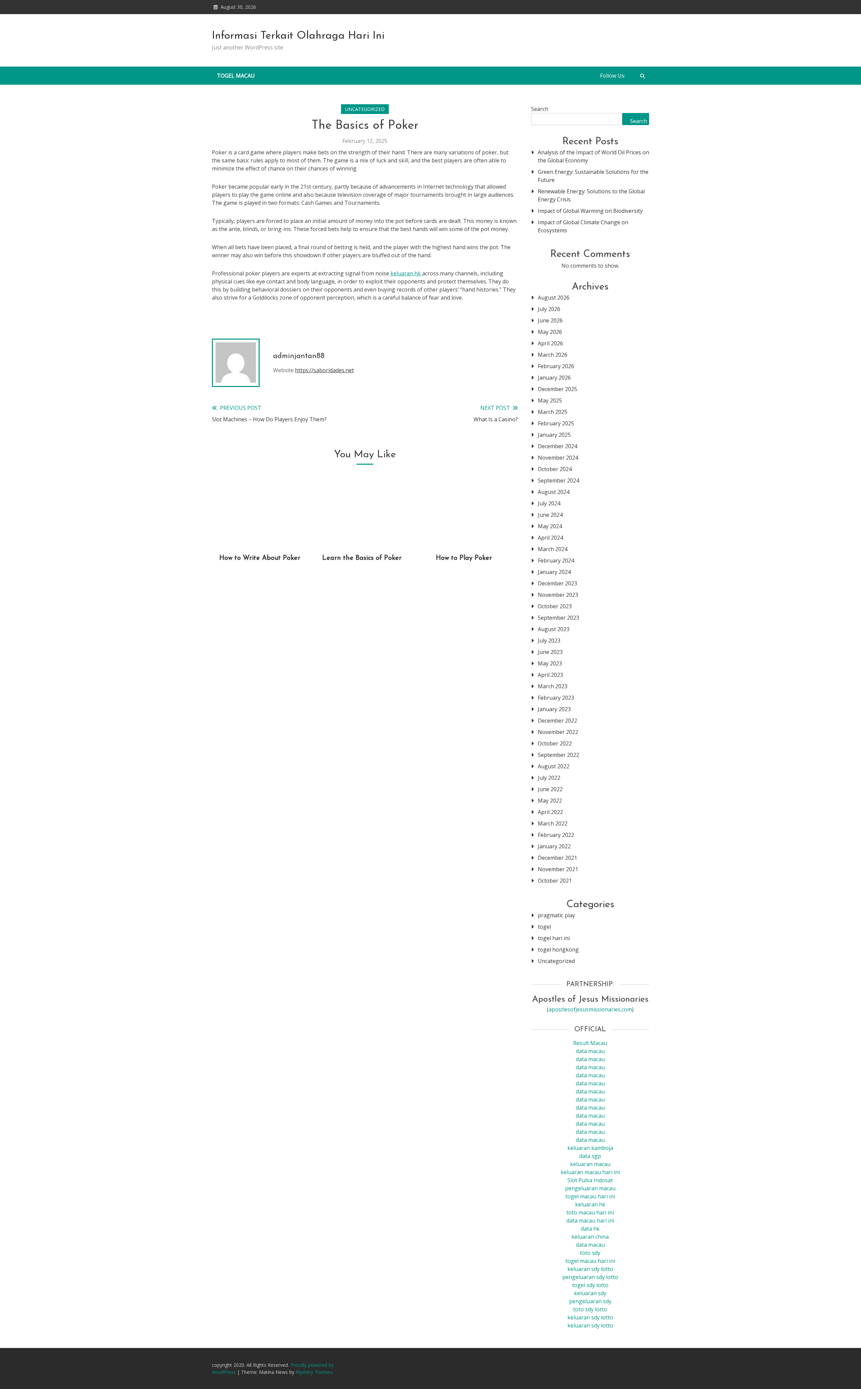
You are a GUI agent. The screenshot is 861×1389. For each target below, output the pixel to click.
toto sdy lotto (590, 1309)
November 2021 (558, 869)
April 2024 (550, 537)
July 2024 (549, 503)
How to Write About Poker (259, 558)
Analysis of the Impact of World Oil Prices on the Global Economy (593, 156)
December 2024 (557, 446)
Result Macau (590, 1043)
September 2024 (558, 480)
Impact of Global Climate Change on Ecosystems (583, 226)
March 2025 (552, 412)
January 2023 (554, 709)
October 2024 (555, 469)
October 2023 (555, 606)
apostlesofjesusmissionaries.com (590, 1009)
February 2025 (556, 423)
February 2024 (556, 560)
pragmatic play (556, 915)
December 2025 (557, 389)
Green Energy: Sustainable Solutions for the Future (593, 176)
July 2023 (549, 640)
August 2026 (553, 297)
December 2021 (557, 857)
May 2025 (550, 400)
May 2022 (550, 800)
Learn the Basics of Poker (362, 558)
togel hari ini (554, 938)
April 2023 (550, 675)
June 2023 (550, 652)
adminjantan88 (299, 356)
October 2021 (555, 880)
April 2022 (550, 812)
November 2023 (558, 595)
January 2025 (554, 434)
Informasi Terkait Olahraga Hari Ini (298, 36)
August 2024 (553, 492)
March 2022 (552, 823)
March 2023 (552, 686)
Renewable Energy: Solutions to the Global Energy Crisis (591, 195)
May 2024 (550, 526)
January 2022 (554, 846)
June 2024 (550, 514)
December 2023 (557, 583)
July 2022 (549, 777)
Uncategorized (365, 109)
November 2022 (558, 732)
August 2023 (553, 629)
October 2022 (555, 743)
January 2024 (554, 572)
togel (544, 926)
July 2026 (549, 309)
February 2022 (556, 835)
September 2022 (558, 755)
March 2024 (552, 549)
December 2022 (557, 720)
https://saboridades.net (324, 370)
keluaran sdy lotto (590, 1317)
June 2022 (550, 789)
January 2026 (554, 377)
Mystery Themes (314, 1372)
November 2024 (558, 457)
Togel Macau (236, 75)
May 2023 (550, 663)
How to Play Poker (464, 558)
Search (539, 109)
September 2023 (558, 617)
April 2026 (550, 343)
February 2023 (556, 697)
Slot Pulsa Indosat (590, 1180)
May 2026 (550, 332)
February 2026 (556, 366)
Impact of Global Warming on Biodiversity (590, 211)
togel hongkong (558, 949)
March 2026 (552, 354)
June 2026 (550, 320)
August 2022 (553, 766)
